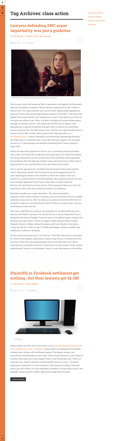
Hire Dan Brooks (95, 17)
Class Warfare (32, 283)
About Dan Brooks (95, 13)
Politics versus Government (38, 36)
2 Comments (32, 290)
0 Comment (29, 43)
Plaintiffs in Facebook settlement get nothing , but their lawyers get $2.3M (44, 275)
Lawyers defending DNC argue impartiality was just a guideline (40, 28)
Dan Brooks (18, 36)
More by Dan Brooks (96, 21)
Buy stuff (92, 25)
